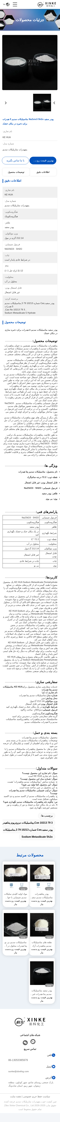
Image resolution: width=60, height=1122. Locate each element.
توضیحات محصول (16, 172)
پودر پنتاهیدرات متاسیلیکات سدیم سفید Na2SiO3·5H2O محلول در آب (41, 896)
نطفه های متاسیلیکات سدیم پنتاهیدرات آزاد (42, 944)
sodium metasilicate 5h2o (37, 836)
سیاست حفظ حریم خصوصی (36, 1096)
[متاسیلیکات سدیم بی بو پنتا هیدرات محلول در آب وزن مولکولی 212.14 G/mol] (16, 925)
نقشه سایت (15, 1096)
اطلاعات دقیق (42, 172)
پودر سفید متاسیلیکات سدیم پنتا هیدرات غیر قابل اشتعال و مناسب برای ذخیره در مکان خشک (42, 992)
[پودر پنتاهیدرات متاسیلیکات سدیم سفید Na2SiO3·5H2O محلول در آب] (42, 876)
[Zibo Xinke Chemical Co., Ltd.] (46, 4)
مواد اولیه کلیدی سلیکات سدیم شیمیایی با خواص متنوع (15, 896)
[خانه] (30, 1025)
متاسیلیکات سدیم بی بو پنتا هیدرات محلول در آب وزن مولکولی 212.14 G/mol (15, 944)
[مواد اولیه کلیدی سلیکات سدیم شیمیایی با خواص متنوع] (16, 876)
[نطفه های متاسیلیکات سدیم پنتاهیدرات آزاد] (42, 925)
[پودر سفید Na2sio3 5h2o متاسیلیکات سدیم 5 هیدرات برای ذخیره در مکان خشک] (29, 62)
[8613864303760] (33, 1042)
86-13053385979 (18, 1060)
